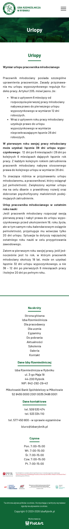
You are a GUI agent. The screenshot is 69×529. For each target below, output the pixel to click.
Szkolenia (34, 346)
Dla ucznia (34, 328)
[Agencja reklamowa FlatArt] (34, 523)
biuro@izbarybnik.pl (34, 426)
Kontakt (34, 355)
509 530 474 (37, 409)
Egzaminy (34, 333)
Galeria (34, 350)
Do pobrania (34, 337)
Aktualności (35, 342)
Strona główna (34, 315)
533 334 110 (37, 413)
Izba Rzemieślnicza (34, 320)
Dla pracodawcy (34, 324)
